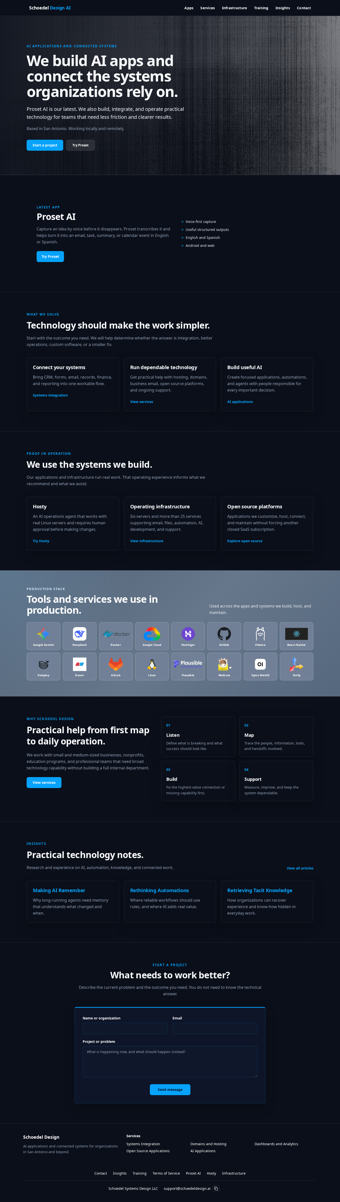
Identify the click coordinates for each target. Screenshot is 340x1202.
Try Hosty (41, 540)
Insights (283, 7)
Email (177, 1018)
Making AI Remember (59, 890)
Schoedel (50, 8)
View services (141, 401)
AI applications (240, 401)
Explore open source (244, 540)
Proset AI (193, 1173)
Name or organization (101, 1018)
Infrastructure (234, 7)
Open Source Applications (148, 1150)
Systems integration (50, 395)
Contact (304, 7)
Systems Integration (143, 1143)
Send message (170, 1089)
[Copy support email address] (216, 1188)
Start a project (45, 145)
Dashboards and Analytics (276, 1143)
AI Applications (203, 1150)
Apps (188, 7)
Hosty (211, 1173)
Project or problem (99, 1041)
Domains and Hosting (208, 1143)
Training (261, 7)
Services (207, 7)
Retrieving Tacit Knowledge (259, 890)
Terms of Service (166, 1173)
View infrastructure (146, 540)
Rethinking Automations (159, 890)
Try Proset (80, 145)
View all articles (300, 868)
